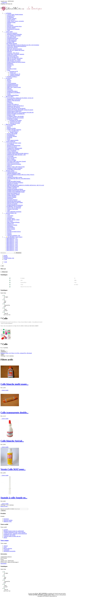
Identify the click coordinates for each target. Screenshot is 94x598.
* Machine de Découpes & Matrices (14, 182)
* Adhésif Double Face (11, 172)
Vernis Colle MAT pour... (13, 469)
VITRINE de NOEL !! (11, 76)
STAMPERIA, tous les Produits (13, 206)
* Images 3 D (12, 72)
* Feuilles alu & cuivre (11, 39)
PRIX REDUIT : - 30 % (12, 244)
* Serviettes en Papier (11, 68)
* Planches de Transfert (11, 203)
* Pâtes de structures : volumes (13, 59)
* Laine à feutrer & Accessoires (13, 164)
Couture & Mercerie (9, 141)
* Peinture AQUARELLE (12, 104)
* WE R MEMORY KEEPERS (13, 211)
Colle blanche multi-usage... (14, 384)
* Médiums (9, 101)
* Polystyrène (9, 90)
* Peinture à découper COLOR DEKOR (15, 108)
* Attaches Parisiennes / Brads (13, 173)
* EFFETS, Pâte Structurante (13, 100)
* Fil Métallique (10, 17)
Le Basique (7, 13)
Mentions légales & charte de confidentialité (14, 531)
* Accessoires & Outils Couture (13, 142)
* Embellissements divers (12, 38)
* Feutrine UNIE (10, 42)
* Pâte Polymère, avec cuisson (13, 60)
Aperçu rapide (4, 390)
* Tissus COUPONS (11, 150)
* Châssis (8, 82)
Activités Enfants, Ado (10, 213)
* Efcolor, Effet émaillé (11, 133)
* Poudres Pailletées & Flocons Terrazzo (15, 62)
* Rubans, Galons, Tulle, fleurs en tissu (15, 166)
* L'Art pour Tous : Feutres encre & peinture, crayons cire (19, 97)
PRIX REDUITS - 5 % (11, 238)
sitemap (5, 537)
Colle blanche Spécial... (12, 441)
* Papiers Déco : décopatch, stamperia (15, 54)
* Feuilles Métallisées (11, 41)
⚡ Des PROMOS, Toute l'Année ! (13, 237)
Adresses (6, 545)
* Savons (8, 67)
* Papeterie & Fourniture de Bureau (14, 189)
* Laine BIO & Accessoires (12, 162)
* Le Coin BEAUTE (12, 131)
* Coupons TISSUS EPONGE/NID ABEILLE (17, 153)
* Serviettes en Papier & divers (13, 231)
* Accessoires (9, 125)
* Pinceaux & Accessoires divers (14, 26)
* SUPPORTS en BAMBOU (13, 92)
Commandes (6, 549)
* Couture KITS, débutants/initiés (14, 148)
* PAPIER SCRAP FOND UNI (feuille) (15, 190)
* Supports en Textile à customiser (14, 168)
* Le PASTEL (9, 103)
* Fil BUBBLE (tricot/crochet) (13, 169)
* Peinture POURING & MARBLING (15, 113)
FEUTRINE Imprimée (11, 43)
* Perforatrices (9, 25)
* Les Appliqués (10, 144)
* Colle (8, 214)
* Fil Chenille (9, 221)
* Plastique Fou (10, 64)
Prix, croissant (20, 353)
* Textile (8, 94)
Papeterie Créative (9, 170)
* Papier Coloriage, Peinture (13, 194)
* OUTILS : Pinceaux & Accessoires (15, 117)
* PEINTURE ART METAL (13, 107)
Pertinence (4, 351)
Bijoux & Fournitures (10, 124)
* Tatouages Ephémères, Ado (13, 235)
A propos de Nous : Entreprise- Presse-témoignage (15, 533)
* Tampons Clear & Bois (12, 209)
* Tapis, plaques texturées (12, 140)
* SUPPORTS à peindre (12, 119)
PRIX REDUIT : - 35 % (12, 246)
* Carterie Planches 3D (14, 74)
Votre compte (5, 540)
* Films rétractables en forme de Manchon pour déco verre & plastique (22, 45)
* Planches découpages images (13, 201)
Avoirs (5, 547)
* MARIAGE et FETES (12, 184)
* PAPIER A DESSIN (11, 187)
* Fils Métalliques (10, 135)
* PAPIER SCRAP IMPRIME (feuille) (15, 191)
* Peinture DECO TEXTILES (13, 99)
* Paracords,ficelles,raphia (12, 56)
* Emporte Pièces (10, 218)
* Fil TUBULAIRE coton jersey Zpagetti (16, 161)
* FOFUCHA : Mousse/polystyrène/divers (16, 46)
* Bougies (8, 80)
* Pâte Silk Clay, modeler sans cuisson (15, 50)
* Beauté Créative (13, 132)
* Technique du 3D (12, 71)
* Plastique (9, 88)
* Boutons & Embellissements (13, 145)
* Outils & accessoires (14, 75)
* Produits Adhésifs (10, 27)
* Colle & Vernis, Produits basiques (14, 14)
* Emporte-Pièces (10, 15)
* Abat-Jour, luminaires (11, 33)
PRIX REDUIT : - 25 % (12, 243)
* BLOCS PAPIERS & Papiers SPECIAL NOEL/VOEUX (20, 174)
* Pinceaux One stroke (14, 123)
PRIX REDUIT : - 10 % (12, 239)
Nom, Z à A (14, 353)
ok (2, 265)
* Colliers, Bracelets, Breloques (13, 129)
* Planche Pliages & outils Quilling (14, 202)
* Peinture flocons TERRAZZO (13, 111)
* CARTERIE (9, 176)
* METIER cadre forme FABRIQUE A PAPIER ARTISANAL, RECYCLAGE (25, 185)
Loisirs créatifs (8, 31)
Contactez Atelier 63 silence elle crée (12, 536)
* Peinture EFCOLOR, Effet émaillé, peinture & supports (19, 109)
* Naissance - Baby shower (12, 52)
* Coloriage (9, 217)
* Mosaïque (9, 51)
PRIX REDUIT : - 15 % (12, 241)
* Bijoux (8, 79)
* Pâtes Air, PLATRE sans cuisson (14, 58)
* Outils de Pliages (10, 19)
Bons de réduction (8, 548)
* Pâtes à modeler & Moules (13, 222)
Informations (3, 563)
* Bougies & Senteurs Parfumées (14, 34)
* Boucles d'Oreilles (11, 128)
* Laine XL (9, 165)
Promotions (6, 518)
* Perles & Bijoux (10, 227)
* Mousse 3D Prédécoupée (12, 186)
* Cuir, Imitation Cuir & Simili (13, 35)
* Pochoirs (8, 66)
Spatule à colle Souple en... (14, 497)
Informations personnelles (9, 551)
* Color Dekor (9, 215)
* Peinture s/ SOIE (10, 115)
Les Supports (8, 78)
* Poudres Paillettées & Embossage (14, 205)
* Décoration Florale (11, 37)
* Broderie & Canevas (11, 146)
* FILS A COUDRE (11, 160)
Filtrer (2, 354)
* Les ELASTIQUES (11, 157)
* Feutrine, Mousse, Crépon (12, 219)
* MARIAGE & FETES (12, 86)
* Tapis (8, 30)
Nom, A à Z (9, 353)
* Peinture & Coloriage (11, 225)
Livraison (6, 529)
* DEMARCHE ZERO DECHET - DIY (16, 154)
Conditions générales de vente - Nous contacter (14, 532)
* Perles (8, 139)
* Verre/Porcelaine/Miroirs (12, 95)
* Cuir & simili (9, 156)
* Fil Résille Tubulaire (11, 136)
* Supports (8, 233)
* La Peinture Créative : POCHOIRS (15, 116)
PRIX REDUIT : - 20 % (12, 242)
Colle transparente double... (14, 412)
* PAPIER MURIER (11, 195)
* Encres (8, 180)
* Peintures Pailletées (11, 197)
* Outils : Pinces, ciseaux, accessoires (15, 21)
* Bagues (8, 127)
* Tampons (9, 234)
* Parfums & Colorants (11, 55)
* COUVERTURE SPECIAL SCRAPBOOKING (18, 178)
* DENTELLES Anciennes (12, 149)
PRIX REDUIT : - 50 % (12, 250)
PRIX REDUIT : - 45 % (12, 248)
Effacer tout (4, 271)
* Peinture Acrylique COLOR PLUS (15, 105)
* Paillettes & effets (10, 22)
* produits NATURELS (12, 91)
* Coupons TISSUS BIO (12, 152)
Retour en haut (5, 506)
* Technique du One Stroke (14, 120)
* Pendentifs (9, 137)
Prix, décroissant (28, 353)
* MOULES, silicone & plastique (14, 48)
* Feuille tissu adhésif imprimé (13, 181)
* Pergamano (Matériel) (11, 199)
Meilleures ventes (8, 521)
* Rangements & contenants (12, 29)
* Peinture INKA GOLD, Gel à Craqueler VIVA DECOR (19, 112)
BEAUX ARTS (8, 96)
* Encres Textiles (10, 158)
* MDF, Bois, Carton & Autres (13, 87)
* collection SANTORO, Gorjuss (14, 177)
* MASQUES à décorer (12, 47)
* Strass (8, 70)
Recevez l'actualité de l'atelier (7, 509)
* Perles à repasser (10, 229)
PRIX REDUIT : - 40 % (12, 247)
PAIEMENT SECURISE (9, 535)
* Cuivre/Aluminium (11, 83)
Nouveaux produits (8, 520)
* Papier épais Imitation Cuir (13, 193)
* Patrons (8, 23)
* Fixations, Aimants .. (11, 18)
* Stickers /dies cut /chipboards (13, 207)
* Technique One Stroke (15, 121)
